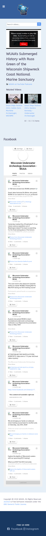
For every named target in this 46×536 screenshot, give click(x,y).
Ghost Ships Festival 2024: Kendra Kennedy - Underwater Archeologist (32, 110)
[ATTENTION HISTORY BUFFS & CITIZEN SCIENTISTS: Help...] (23, 368)
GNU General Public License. (15, 504)
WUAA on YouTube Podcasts (20, 84)
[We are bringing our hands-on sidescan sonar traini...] (23, 434)
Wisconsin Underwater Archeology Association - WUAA (23, 166)
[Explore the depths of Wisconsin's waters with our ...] (23, 470)
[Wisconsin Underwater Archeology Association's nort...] (23, 202)
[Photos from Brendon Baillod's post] (23, 261)
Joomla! (7, 502)
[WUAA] (23, 9)
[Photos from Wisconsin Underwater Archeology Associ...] (23, 238)
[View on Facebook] (36, 181)
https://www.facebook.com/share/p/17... (22, 390)
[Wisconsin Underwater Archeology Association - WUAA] (23, 156)
